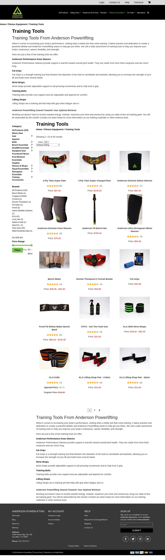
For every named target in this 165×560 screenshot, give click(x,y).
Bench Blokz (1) (19, 193)
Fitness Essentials (116, 13)
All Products (63, 13)
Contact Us (114, 2)
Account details (54, 520)
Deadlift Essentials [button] (20, 148)
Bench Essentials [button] (20, 145)
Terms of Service (90, 546)
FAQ (86, 515)
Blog (13, 520)
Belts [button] (14, 142)
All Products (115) (20, 130)
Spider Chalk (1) (19, 222)
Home (3, 24)
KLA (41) (16, 216)
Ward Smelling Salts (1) (22, 231)
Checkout (138, 2)
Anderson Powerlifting (24, 552)
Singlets (16, 163)
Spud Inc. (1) (17, 225)
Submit (136, 530)
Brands (103, 13)
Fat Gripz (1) (17, 205)
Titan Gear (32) (18, 228)
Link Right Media (57, 552)
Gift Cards (16, 515)
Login (101, 2)
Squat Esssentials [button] (20, 169)
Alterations (141, 13)
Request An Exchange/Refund (95, 520)
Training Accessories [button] (18, 178)
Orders (51, 524)
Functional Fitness (20, 154)
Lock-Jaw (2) (17, 219)
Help (127, 2)
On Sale (130, 13)
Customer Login (54, 515)
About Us (15, 524)
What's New (17, 133)
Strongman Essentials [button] (17, 173)
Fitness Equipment (17, 24)
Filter (17, 250)
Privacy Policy (73, 546)
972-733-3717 (23, 541)
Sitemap (15, 528)
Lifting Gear (74, 13)
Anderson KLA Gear (90, 13)
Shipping (87, 524)
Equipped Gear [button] (19, 151)
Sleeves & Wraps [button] (20, 166)
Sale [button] (14, 136)
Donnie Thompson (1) (21, 202)
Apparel (15, 139)
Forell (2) (16, 208)
